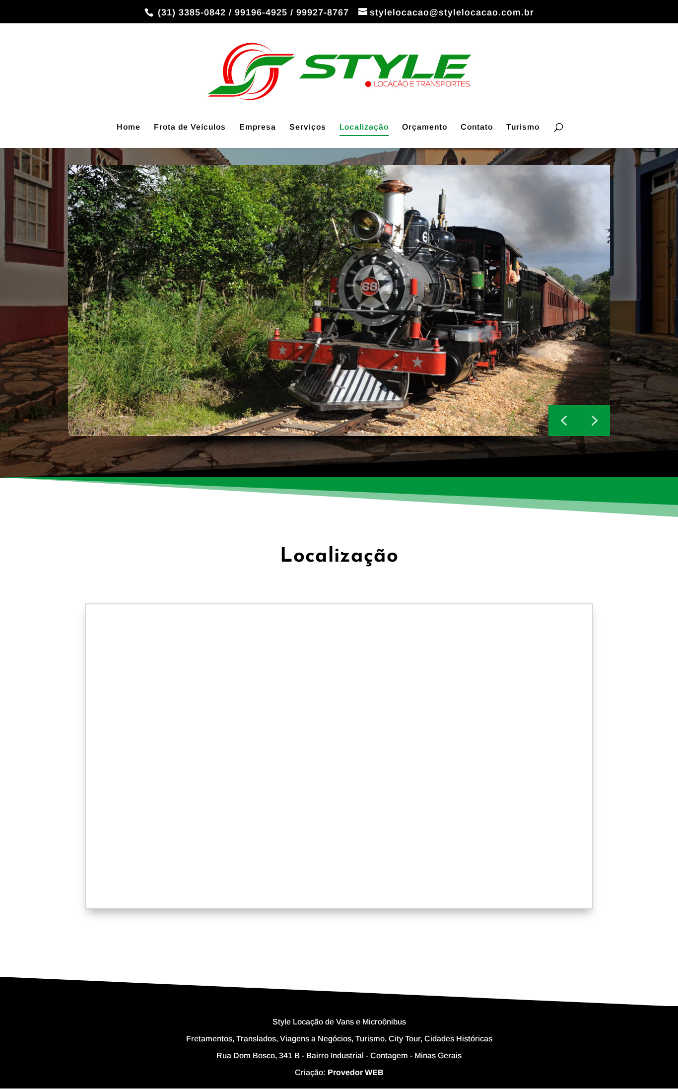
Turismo (523, 127)
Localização (364, 127)
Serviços (307, 127)
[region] (339, 312)
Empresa (257, 127)
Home (128, 127)
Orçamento (424, 127)
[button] (594, 420)
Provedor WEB (356, 1072)
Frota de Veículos (190, 127)
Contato (477, 127)
